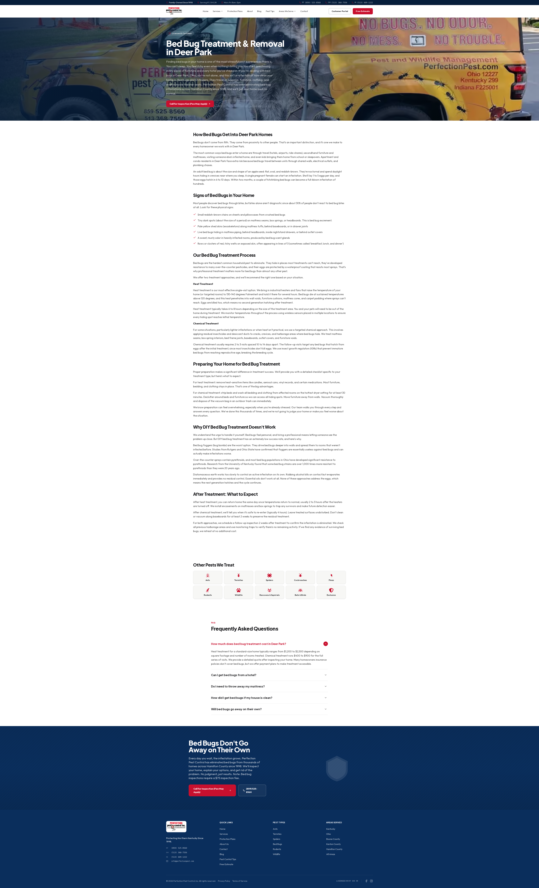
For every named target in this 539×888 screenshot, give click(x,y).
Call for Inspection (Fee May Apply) (188, 103)
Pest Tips (270, 11)
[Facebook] (366, 881)
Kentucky (330, 828)
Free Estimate (363, 11)
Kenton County (333, 844)
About (250, 11)
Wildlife (276, 854)
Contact (304, 11)
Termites (277, 834)
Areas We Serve (286, 11)
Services (216, 11)
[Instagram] (371, 881)
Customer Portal (340, 11)
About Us (224, 844)
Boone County (333, 839)
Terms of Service (239, 881)
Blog (259, 11)
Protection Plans (235, 11)
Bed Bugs (277, 844)
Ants (275, 828)
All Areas (330, 854)
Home (205, 11)
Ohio (328, 834)
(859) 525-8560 (251, 790)
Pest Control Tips (228, 859)
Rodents (277, 849)
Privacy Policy (224, 881)
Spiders (276, 839)
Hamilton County (334, 849)
